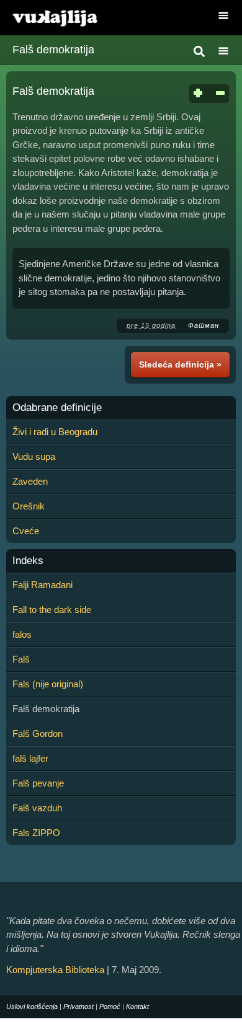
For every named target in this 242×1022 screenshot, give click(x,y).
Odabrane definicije (57, 407)
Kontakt (137, 1006)
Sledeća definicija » (180, 364)
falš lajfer (30, 758)
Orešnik (28, 506)
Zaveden (30, 481)
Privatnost (78, 1006)
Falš (21, 659)
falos (22, 634)
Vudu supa (33, 456)
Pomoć (109, 1006)
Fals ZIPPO (36, 832)
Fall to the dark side (51, 609)
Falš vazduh (37, 808)
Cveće (25, 531)
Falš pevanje (38, 783)
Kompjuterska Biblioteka (55, 969)
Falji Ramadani (42, 584)
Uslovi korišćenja (32, 1006)
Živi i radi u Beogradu (54, 431)
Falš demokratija (53, 49)
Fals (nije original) (47, 684)
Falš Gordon (37, 733)
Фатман (203, 325)
